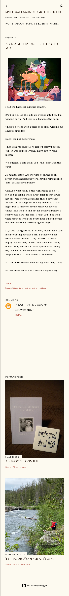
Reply (18, 315)
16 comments (19, 467)
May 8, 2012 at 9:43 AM (36, 305)
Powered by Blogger (37, 585)
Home (9, 23)
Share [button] (8, 283)
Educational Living (21, 288)
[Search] (62, 5)
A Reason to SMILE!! (22, 461)
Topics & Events (37, 23)
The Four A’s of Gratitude (29, 558)
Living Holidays (38, 288)
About (19, 23)
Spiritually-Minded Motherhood (33, 12)
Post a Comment (21, 564)
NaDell (19, 304)
